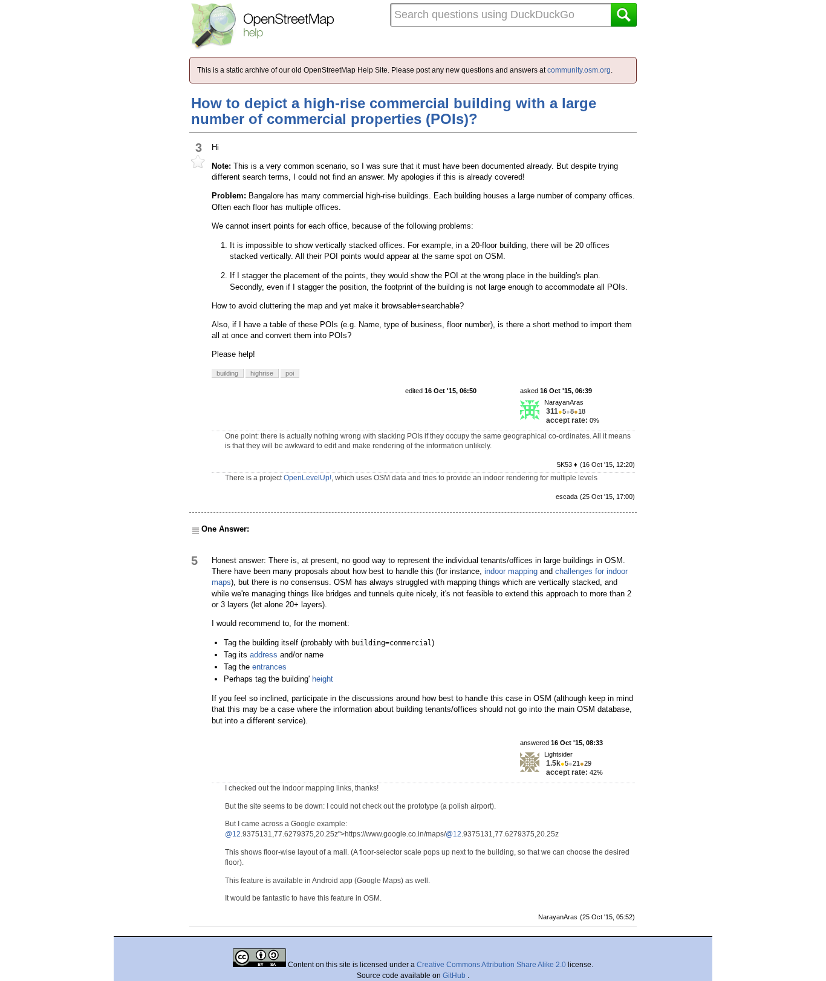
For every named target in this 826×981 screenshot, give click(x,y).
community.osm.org (579, 70)
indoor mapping (511, 571)
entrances (269, 666)
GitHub (455, 975)
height (322, 678)
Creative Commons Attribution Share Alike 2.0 (491, 964)
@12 (233, 834)
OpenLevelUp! (307, 478)
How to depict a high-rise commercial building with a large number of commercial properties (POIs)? (393, 111)
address (264, 654)
